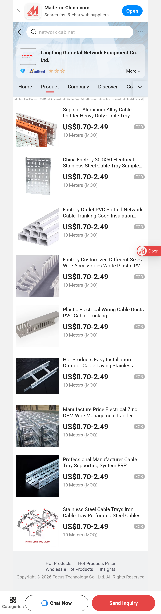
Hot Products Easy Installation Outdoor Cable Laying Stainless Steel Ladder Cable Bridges (98, 365)
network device (143, 99)
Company (78, 86)
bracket (130, 99)
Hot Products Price (96, 563)
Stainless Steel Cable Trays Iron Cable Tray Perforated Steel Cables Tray (101, 515)
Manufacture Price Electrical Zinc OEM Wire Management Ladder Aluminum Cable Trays (100, 415)
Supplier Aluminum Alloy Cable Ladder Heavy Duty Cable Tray (97, 112)
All (15, 99)
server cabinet (118, 99)
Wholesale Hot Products (69, 569)
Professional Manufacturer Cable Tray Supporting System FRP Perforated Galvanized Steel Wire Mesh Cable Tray (100, 468)
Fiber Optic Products (28, 99)
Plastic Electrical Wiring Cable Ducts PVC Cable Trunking (103, 312)
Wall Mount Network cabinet (52, 99)
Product (50, 86)
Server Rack (104, 99)
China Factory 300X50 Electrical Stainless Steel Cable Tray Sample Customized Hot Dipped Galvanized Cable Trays (102, 168)
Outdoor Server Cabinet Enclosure (82, 99)
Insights (107, 569)
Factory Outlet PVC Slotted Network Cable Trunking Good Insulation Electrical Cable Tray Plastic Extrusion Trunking (103, 218)
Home (25, 86)
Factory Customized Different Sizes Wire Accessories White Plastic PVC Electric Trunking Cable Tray (103, 265)
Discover (108, 86)
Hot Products (58, 563)
